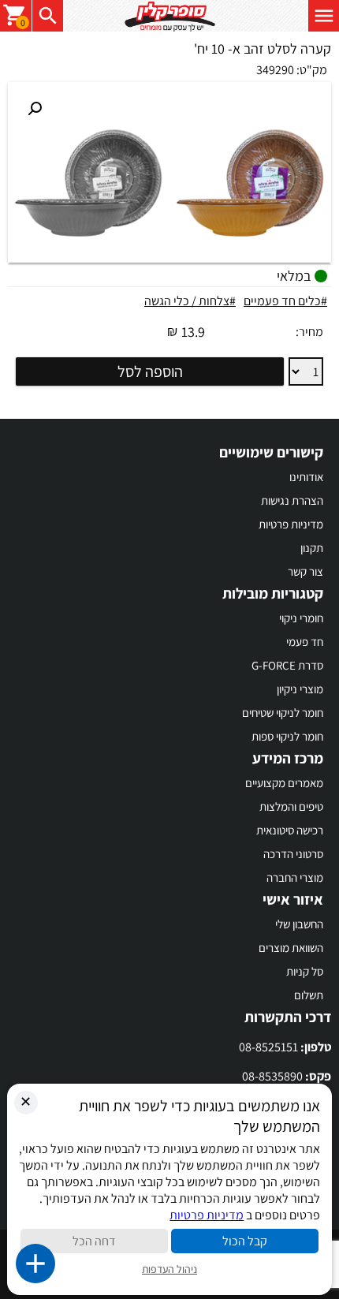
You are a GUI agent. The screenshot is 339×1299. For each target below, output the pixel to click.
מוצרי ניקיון (300, 688)
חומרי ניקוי (301, 617)
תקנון (311, 547)
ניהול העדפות (169, 1269)
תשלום (308, 994)
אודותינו (306, 476)
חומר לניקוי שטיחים (282, 712)
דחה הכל (94, 1241)
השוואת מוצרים (291, 947)
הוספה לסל (150, 371)
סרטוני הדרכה (293, 853)
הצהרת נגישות (292, 500)
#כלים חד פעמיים (285, 301)
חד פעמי (304, 641)
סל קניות (304, 971)
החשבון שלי (299, 923)
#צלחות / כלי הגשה (190, 301)
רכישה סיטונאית (289, 830)
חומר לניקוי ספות (287, 736)
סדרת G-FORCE (287, 665)
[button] (34, 109)
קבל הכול (244, 1241)
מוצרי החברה (294, 877)
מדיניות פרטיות (291, 524)
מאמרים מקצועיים (284, 782)
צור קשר (305, 571)
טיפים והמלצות (291, 806)
